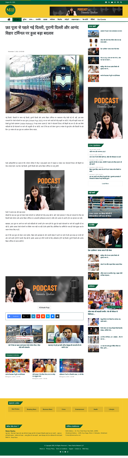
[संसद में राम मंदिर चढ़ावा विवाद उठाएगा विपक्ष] (93, 267)
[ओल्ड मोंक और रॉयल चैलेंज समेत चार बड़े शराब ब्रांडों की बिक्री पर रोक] (93, 42)
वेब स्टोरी (85, 19)
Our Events (101, 19)
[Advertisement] (44, 42)
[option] (105, 207)
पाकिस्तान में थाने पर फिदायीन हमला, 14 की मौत (72, 374)
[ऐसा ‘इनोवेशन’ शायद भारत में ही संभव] (93, 51)
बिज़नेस (60, 19)
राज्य (30, 19)
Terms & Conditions (61, 449)
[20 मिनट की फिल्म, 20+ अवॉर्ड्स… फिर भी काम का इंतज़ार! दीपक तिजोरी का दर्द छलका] (93, 339)
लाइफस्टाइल (75, 19)
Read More (14, 437)
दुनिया (24, 19)
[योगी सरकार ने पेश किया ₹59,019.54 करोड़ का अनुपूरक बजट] (44, 365)
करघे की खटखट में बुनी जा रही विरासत (15, 374)
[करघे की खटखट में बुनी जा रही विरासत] (18, 365)
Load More (105, 183)
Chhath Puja (44, 307)
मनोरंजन (52, 19)
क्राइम (45, 19)
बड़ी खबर (16, 19)
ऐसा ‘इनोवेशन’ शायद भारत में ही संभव (109, 49)
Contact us (78, 449)
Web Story (85, 449)
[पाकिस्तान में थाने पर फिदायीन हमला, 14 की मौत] (72, 365)
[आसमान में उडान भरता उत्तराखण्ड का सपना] (93, 33)
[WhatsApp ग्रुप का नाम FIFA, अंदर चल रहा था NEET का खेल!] (93, 60)
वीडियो (93, 19)
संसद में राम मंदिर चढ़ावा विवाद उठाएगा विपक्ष (111, 264)
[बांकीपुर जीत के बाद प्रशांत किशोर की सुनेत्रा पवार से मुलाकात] (93, 69)
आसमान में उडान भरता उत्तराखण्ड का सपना (111, 31)
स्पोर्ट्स (67, 19)
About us (42, 449)
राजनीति (38, 19)
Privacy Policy (50, 449)
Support (71, 449)
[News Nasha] (11, 10)
